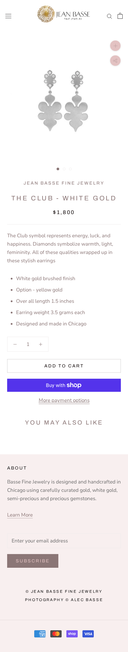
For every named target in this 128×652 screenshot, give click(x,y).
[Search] (109, 15)
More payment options (64, 400)
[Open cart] (120, 16)
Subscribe (33, 561)
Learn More (20, 514)
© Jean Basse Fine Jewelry (64, 591)
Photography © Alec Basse (64, 600)
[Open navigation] (8, 15)
